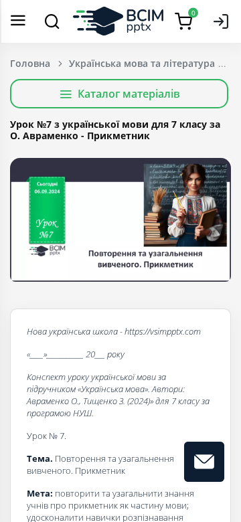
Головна (30, 63)
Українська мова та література (142, 63)
